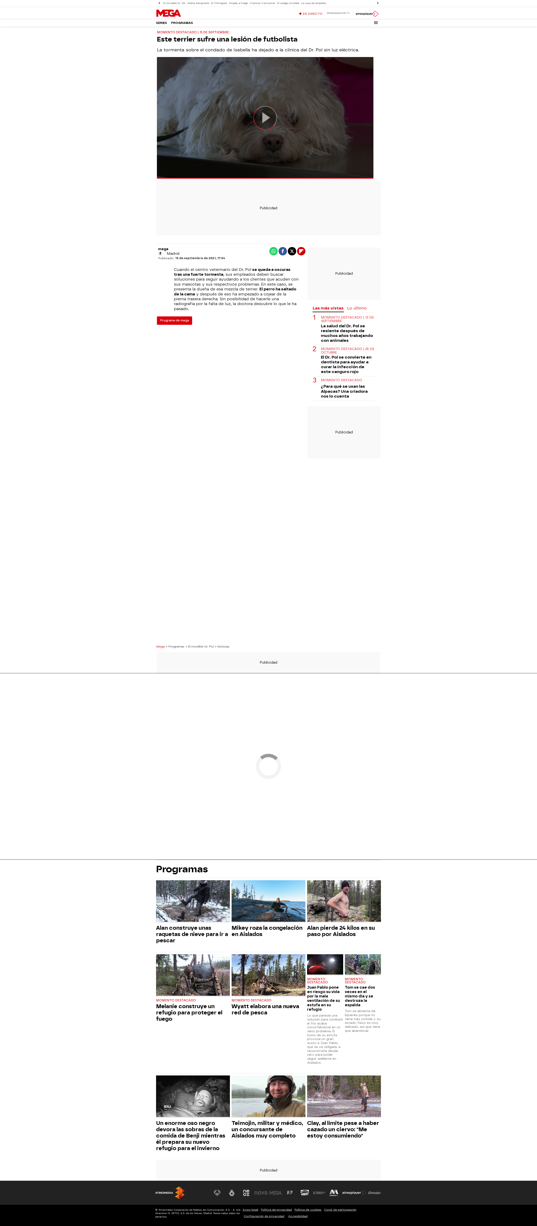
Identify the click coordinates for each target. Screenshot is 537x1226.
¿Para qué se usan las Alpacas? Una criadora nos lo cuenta (344, 391)
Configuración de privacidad (264, 1216)
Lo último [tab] (357, 308)
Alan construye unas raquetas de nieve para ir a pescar (192, 934)
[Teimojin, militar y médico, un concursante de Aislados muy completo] (268, 1096)
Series (161, 23)
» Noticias (222, 646)
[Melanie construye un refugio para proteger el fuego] (193, 975)
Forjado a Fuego (238, 3)
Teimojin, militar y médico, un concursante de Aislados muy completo (267, 1129)
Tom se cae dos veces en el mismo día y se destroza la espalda (360, 996)
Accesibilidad (298, 1216)
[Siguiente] (378, 3)
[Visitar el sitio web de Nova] (261, 1193)
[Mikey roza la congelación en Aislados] (268, 901)
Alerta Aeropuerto (198, 3)
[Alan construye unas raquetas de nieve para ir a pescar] (193, 901)
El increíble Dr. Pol (174, 3)
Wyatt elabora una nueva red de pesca (265, 1009)
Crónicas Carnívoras (262, 3)
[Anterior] (159, 3)
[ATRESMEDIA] (170, 1193)
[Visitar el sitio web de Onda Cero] (304, 1193)
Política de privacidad (276, 1209)
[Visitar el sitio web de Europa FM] (319, 1193)
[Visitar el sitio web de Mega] (275, 1193)
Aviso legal (250, 1209)
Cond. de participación (340, 1209)
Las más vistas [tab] (328, 308)
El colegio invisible (288, 3)
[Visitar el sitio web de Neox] (246, 1193)
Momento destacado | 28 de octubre (347, 350)
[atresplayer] (367, 13)
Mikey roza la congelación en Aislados (267, 931)
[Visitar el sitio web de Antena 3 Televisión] (217, 1193)
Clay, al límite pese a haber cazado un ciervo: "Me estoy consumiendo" (343, 1129)
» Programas (175, 646)
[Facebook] (160, 253)
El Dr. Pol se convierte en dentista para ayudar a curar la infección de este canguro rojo (346, 364)
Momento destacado (341, 380)
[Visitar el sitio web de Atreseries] (290, 1193)
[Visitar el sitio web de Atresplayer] (354, 1193)
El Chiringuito (219, 3)
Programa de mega (174, 320)
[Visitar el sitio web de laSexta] (231, 1193)
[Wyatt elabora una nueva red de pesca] (268, 975)
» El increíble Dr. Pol (200, 646)
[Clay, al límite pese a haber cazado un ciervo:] (344, 1096)
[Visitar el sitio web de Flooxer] (374, 1193)
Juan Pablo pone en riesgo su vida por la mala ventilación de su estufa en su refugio (323, 998)
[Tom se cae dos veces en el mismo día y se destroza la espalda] (363, 964)
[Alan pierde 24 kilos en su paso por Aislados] (344, 901)
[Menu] (376, 22)
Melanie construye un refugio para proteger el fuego (189, 1012)
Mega (160, 646)
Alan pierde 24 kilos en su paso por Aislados (341, 931)
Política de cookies (308, 1209)
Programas (182, 23)
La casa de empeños (313, 3)
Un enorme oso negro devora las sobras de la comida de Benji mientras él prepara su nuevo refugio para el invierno (190, 1135)
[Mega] (182, 13)
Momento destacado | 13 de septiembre (347, 319)
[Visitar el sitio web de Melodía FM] (334, 1193)
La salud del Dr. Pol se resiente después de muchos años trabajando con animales (347, 333)
